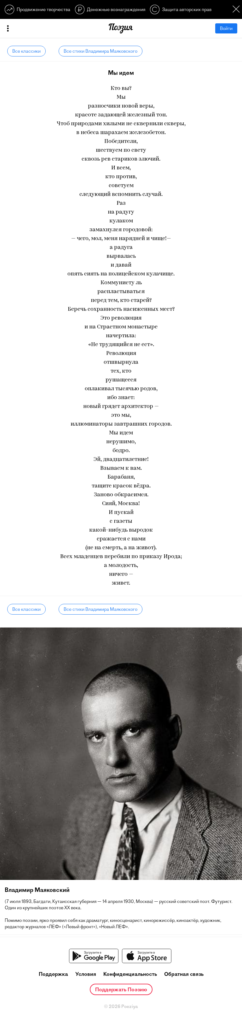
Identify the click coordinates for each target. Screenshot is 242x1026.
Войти (226, 28)
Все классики (26, 51)
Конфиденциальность (130, 974)
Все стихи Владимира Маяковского (100, 51)
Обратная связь (184, 974)
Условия (85, 974)
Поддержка (53, 974)
